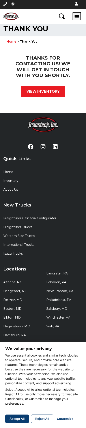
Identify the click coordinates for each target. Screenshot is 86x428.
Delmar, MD (12, 300)
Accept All (17, 418)
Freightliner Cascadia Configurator (29, 218)
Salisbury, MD (56, 309)
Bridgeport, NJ (14, 291)
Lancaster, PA (57, 273)
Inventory (11, 181)
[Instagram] (43, 146)
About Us (10, 189)
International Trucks (18, 245)
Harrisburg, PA (14, 335)
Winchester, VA (58, 317)
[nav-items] (5, 4)
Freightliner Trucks (17, 227)
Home (11, 41)
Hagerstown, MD (16, 326)
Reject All (42, 418)
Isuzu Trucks (13, 253)
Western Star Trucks (19, 236)
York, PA (52, 326)
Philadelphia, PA (58, 300)
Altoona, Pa (12, 282)
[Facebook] (30, 146)
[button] (76, 4)
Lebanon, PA (56, 282)
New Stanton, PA (59, 291)
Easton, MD (12, 309)
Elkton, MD (12, 317)
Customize (65, 418)
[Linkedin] (55, 146)
